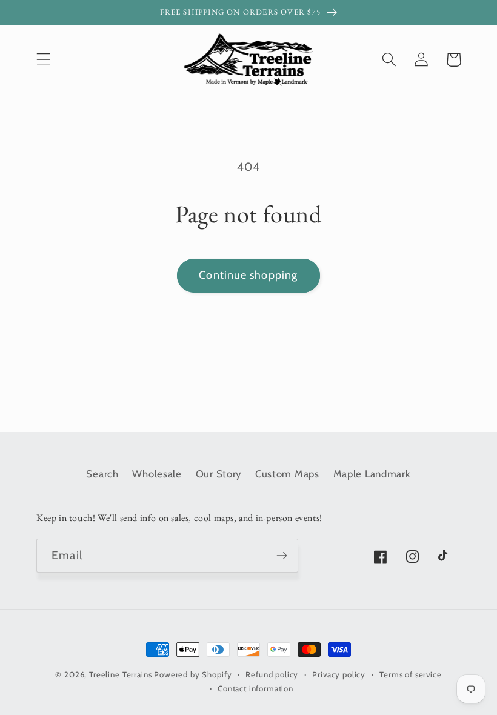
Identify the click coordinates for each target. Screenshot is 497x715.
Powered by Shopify (193, 674)
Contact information (255, 688)
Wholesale (156, 474)
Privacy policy (338, 674)
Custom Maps (287, 474)
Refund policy (271, 674)
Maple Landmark (372, 474)
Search (102, 474)
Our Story (218, 474)
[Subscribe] (281, 556)
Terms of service (410, 674)
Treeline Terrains (120, 674)
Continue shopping (248, 275)
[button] (44, 60)
